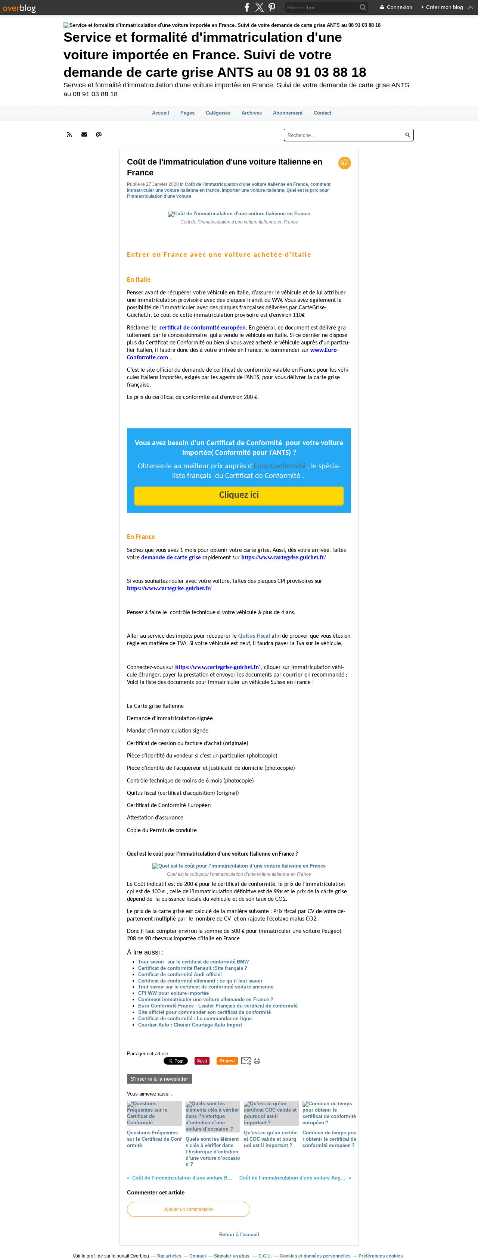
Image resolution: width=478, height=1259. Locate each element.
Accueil (160, 113)
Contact (322, 113)
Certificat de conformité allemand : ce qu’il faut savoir (200, 981)
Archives (252, 113)
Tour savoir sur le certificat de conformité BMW (193, 962)
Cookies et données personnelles (315, 1256)
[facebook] (247, 7)
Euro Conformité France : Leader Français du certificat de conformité (218, 1006)
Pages (187, 113)
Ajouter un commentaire (188, 1209)
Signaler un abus (232, 1256)
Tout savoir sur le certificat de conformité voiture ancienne (205, 987)
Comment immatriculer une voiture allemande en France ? (205, 999)
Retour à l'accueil (239, 1234)
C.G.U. (265, 1256)
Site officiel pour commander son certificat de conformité (204, 1012)
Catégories (218, 113)
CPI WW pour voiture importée (173, 993)
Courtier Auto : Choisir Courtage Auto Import (190, 1025)
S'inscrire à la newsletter (159, 1079)
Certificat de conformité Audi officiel (180, 974)
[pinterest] (271, 7)
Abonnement (287, 113)
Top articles (169, 1256)
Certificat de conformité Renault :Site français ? (192, 968)
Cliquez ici (239, 495)
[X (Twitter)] (259, 7)
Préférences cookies (380, 1256)
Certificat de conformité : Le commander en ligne (195, 1018)
